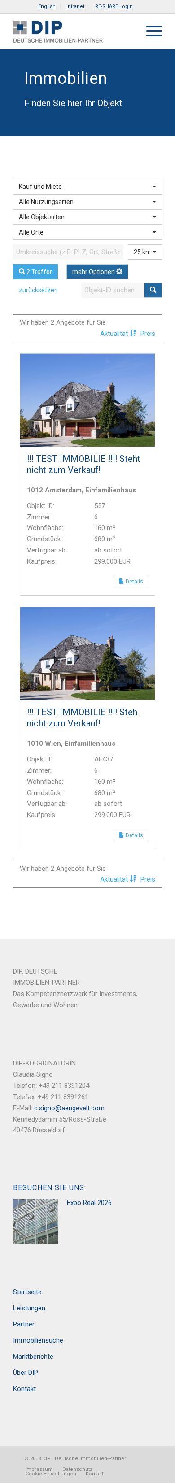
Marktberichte (33, 1357)
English (47, 6)
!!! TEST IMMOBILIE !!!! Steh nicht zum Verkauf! (82, 718)
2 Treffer (38, 271)
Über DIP (25, 1373)
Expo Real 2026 (89, 1203)
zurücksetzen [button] (38, 290)
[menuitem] (47, 6)
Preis (147, 334)
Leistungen (29, 1308)
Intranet (75, 6)
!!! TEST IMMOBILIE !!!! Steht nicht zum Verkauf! (83, 464)
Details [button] (136, 581)
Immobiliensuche (38, 1340)
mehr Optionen (94, 271)
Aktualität (115, 334)
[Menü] (149, 31)
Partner (24, 1324)
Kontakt (24, 1389)
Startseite (27, 1292)
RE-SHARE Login (114, 6)
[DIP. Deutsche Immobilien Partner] (72, 31)
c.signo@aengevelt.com (69, 1108)
